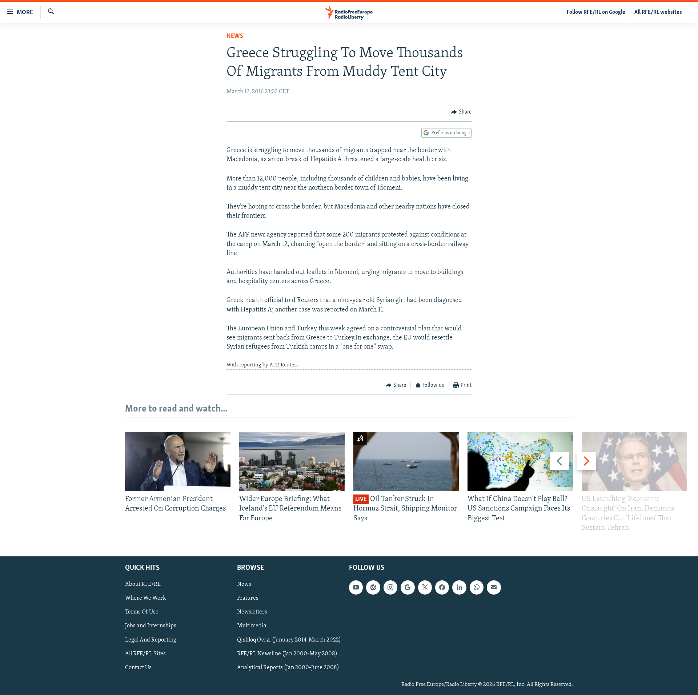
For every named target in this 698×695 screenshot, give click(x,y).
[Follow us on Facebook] (442, 587)
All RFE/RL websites (658, 12)
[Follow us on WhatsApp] (477, 587)
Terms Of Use (142, 612)
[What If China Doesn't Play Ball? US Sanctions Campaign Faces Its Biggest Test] (520, 461)
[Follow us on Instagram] (390, 587)
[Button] (461, 112)
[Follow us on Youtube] (356, 587)
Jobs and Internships (150, 626)
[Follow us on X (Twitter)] (425, 587)
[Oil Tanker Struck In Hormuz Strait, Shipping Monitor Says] (406, 461)
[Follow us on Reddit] (373, 587)
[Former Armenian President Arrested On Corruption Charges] (177, 461)
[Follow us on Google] (407, 587)
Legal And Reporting (150, 640)
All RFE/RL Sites (145, 654)
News (234, 36)
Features (247, 598)
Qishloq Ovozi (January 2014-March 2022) (289, 640)
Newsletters (252, 612)
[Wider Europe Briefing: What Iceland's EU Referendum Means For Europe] (292, 461)
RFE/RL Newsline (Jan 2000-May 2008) (287, 654)
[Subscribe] (494, 587)
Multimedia (251, 626)
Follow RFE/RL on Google (596, 12)
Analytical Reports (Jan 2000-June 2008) (288, 668)
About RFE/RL (143, 584)
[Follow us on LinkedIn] (459, 587)
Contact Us (138, 668)
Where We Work (145, 598)
